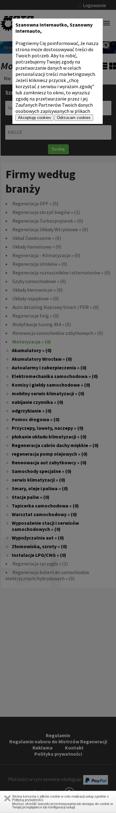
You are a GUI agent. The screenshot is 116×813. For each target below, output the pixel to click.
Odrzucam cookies (74, 117)
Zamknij (7, 798)
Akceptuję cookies (34, 117)
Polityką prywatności (27, 800)
